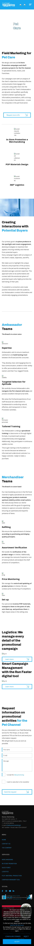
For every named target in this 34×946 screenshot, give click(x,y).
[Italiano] (20, 5)
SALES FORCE (6, 867)
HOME (4, 840)
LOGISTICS (5, 871)
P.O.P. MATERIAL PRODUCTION (12, 875)
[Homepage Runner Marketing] (8, 5)
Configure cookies (12, 936)
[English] (24, 5)
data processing (19, 775)
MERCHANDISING (7, 859)
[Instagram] (6, 890)
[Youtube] (10, 890)
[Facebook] (3, 890)
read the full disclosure (17, 925)
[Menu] (29, 4)
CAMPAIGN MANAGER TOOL (11, 879)
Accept (17, 941)
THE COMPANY (6, 848)
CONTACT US (6, 844)
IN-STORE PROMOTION (9, 863)
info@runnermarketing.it (13, 825)
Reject (26, 936)
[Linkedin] (14, 890)
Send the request (10, 792)
